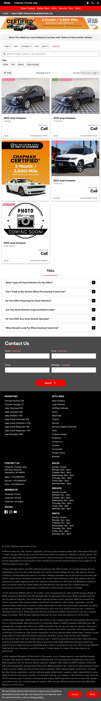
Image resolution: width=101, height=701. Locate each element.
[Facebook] (6, 512)
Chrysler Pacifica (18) (14, 401)
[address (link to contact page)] (87, 3)
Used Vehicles (58, 404)
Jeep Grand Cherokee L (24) (18, 423)
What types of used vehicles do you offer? (29, 282)
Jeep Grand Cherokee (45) (17, 419)
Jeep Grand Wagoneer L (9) (17, 430)
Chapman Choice (12, 494)
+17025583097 (19, 480)
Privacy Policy (58, 453)
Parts (54, 430)
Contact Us (57, 441)
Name (13, 351)
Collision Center (59, 434)
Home (5, 13)
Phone (8, 365)
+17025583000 (18, 477)
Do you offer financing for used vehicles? (28, 300)
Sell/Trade (56, 415)
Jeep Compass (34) (14, 412)
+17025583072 (17, 484)
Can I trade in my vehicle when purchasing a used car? (36, 291)
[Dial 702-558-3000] (92, 3)
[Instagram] (11, 512)
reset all (55, 46)
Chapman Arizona (13, 498)
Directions (56, 438)
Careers (55, 445)
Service (55, 423)
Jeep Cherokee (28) (14, 408)
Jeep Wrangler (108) (14, 434)
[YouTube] (15, 512)
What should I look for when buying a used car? (32, 328)
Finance (55, 419)
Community (57, 449)
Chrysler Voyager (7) (14, 404)
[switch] (98, 3)
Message (60, 365)
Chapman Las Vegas (14, 501)
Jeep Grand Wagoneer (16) (17, 426)
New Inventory (58, 401)
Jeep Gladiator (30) (14, 415)
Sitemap (55, 456)
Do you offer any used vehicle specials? (27, 319)
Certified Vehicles (60, 408)
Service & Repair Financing (64, 426)
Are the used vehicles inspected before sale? (30, 309)
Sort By (76, 73)
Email (59, 351)
